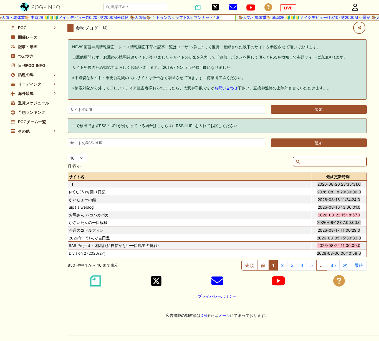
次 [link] (345, 265)
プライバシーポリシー (217, 296)
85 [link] (333, 265)
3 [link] (292, 265)
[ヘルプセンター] (268, 7)
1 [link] (273, 265)
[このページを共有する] (359, 28)
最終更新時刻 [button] (338, 176)
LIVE (288, 8)
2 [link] (282, 265)
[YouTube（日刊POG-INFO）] (250, 7)
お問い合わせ (226, 87)
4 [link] (301, 265)
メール (224, 315)
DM (204, 315)
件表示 (74, 165)
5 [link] (311, 265)
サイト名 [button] (76, 176)
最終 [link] (358, 265)
